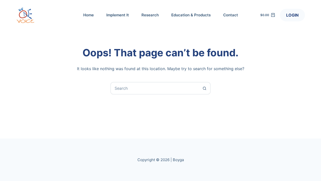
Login (292, 15)
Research (150, 15)
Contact (230, 15)
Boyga (178, 159)
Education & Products (191, 15)
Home (88, 15)
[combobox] (155, 88)
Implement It (117, 15)
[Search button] (204, 88)
